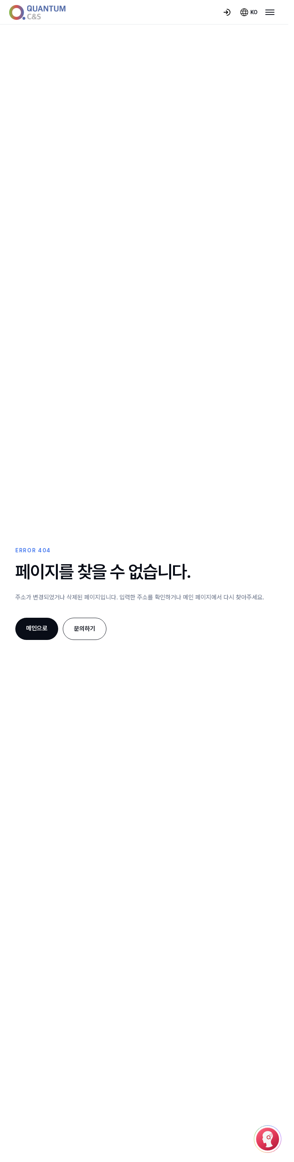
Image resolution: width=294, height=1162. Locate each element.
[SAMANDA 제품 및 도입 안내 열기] (267, 1139)
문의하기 (84, 628)
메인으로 (36, 628)
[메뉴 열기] (270, 12)
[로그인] (227, 12)
